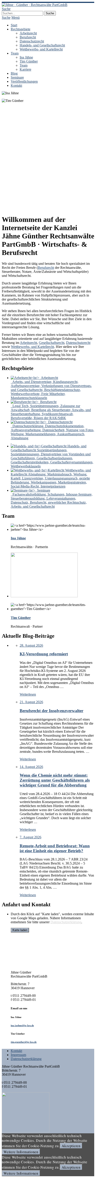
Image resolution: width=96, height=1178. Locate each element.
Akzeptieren (71, 1145)
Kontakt (16, 85)
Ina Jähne (26, 57)
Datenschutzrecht (32, 41)
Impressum (18, 1055)
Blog (14, 73)
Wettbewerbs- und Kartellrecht (41, 49)
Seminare (17, 77)
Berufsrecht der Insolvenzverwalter (51, 710)
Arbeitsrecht (28, 33)
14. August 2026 (31, 767)
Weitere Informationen (21, 1151)
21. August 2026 (31, 702)
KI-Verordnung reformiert (44, 654)
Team (15, 53)
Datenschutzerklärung (65, 922)
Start (14, 25)
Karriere (25, 69)
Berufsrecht (28, 37)
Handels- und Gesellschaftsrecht (42, 45)
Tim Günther (29, 61)
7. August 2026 (30, 837)
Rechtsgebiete (20, 29)
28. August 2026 (31, 645)
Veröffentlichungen (24, 81)
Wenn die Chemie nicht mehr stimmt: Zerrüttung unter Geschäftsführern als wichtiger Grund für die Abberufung (55, 780)
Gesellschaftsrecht (51, 343)
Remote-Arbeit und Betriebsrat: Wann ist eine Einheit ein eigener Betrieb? (55, 848)
